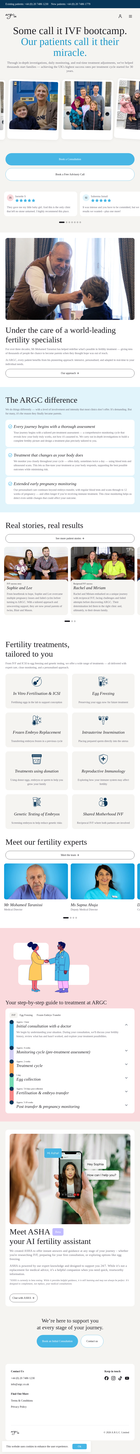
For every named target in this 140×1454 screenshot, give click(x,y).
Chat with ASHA (21, 1297)
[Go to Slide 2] (66, 222)
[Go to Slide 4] (72, 222)
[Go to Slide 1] (62, 222)
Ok (79, 1446)
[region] (70, 113)
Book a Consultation (70, 159)
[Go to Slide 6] (77, 222)
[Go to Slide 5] (74, 222)
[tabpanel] (70, 1065)
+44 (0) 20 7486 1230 (36, 4)
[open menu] (130, 16)
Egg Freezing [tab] (26, 1015)
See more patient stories (68, 538)
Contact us (92, 1341)
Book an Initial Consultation (57, 1341)
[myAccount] (120, 16)
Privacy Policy (19, 1406)
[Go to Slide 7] (80, 222)
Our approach (68, 373)
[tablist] (70, 1015)
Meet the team (68, 855)
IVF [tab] (14, 1015)
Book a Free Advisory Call (70, 174)
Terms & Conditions (22, 1400)
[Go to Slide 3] (69, 222)
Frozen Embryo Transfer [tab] (49, 1015)
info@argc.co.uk (20, 1384)
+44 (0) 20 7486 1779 (78, 4)
